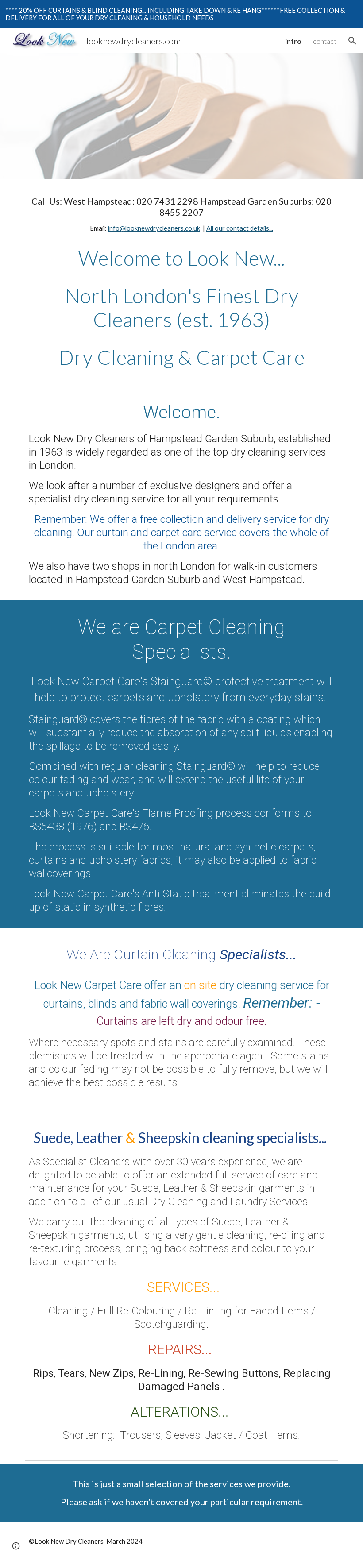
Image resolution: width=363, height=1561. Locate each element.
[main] (181, 214)
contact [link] (324, 41)
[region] (181, 14)
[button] (352, 40)
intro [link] (293, 41)
